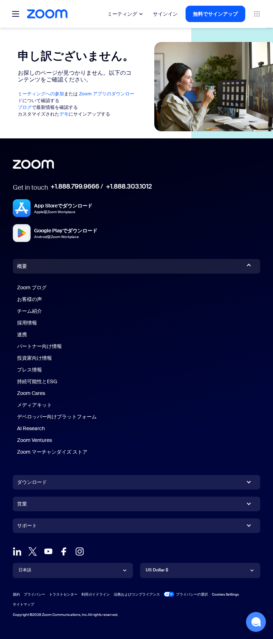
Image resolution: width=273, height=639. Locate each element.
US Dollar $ (157, 570)
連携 (22, 334)
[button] (256, 622)
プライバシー (34, 594)
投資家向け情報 (34, 358)
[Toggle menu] (16, 14)
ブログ (25, 107)
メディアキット (34, 405)
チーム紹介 (29, 311)
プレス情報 (29, 369)
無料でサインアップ (215, 14)
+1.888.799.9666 (74, 186)
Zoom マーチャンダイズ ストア (52, 452)
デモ (64, 114)
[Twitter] (32, 551)
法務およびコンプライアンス (137, 594)
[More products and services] (257, 13)
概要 (22, 266)
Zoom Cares (31, 393)
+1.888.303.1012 (129, 186)
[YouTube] (48, 551)
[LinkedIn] (17, 551)
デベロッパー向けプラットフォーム (57, 416)
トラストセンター (63, 594)
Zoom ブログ (32, 287)
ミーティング (122, 14)
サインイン (165, 14)
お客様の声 (29, 299)
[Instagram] (79, 551)
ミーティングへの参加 (41, 94)
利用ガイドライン (95, 594)
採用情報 (27, 323)
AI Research (31, 428)
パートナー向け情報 (39, 346)
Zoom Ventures (34, 440)
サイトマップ (23, 604)
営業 (22, 504)
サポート (27, 527)
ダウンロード (32, 482)
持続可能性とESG (37, 381)
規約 (16, 594)
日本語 (24, 570)
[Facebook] (64, 551)
